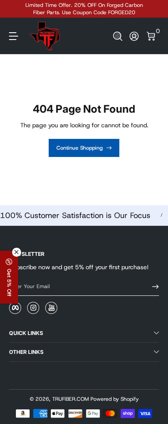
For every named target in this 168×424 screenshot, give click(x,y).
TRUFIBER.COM (70, 399)
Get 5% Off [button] (9, 282)
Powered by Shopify (114, 399)
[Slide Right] (153, 9)
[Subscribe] (152, 287)
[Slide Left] (15, 9)
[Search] (117, 36)
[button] (117, 36)
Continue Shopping (79, 147)
